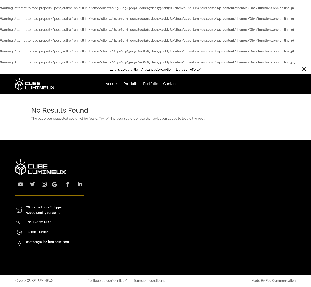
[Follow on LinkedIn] (80, 184)
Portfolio (150, 84)
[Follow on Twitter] (32, 184)
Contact (170, 84)
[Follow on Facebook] (68, 184)
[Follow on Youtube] (20, 184)
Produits (131, 84)
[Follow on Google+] (56, 184)
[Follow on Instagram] (44, 184)
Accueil (112, 84)
